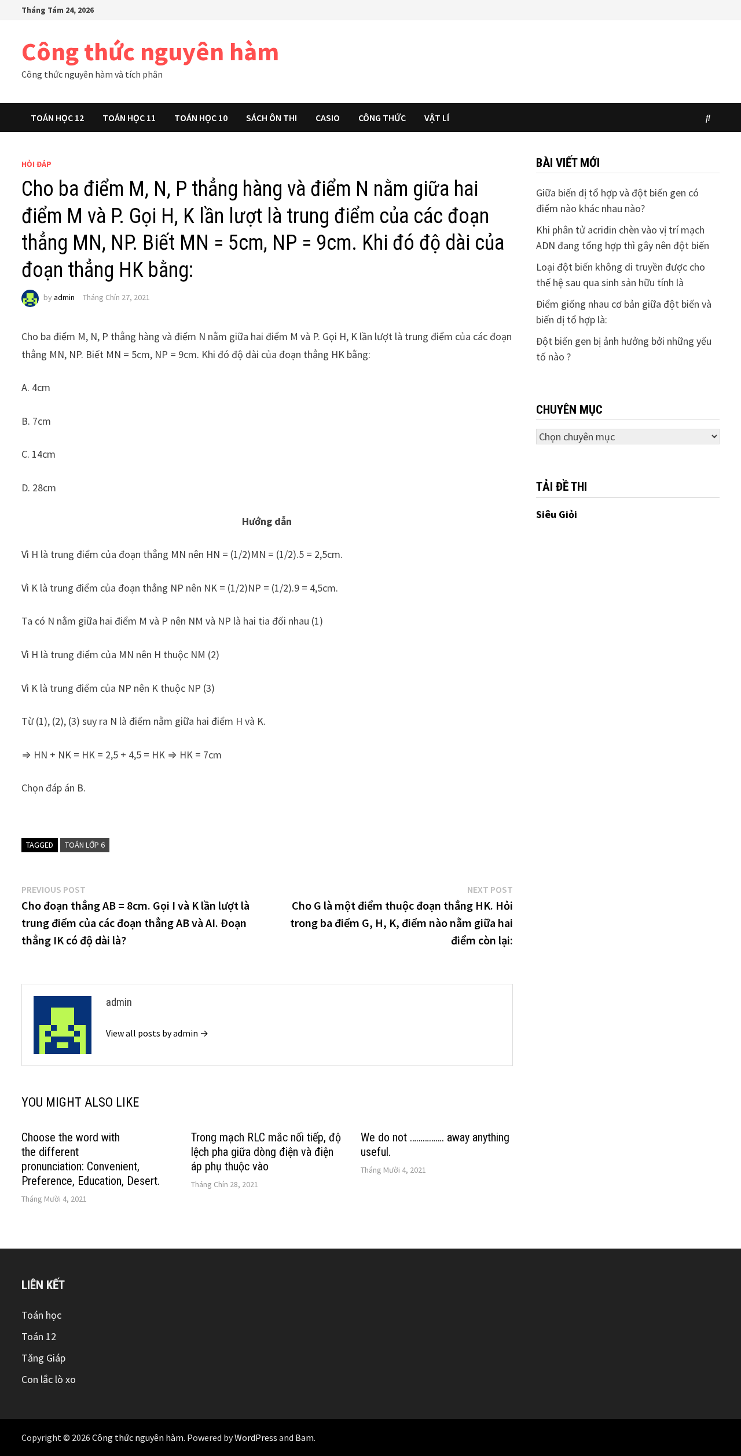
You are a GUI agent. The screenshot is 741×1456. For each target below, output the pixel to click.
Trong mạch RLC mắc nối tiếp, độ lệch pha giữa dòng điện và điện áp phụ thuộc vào (266, 1151)
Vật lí (436, 117)
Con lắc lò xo (48, 1379)
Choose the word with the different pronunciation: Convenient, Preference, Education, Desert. (90, 1159)
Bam (304, 1437)
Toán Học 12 (57, 117)
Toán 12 (38, 1336)
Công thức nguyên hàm (150, 51)
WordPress (255, 1437)
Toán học (41, 1315)
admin (64, 297)
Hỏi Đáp (36, 164)
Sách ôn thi (271, 117)
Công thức (382, 117)
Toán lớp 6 (85, 845)
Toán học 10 (201, 117)
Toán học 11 (129, 117)
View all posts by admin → (157, 1033)
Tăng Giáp (43, 1357)
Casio (328, 117)
